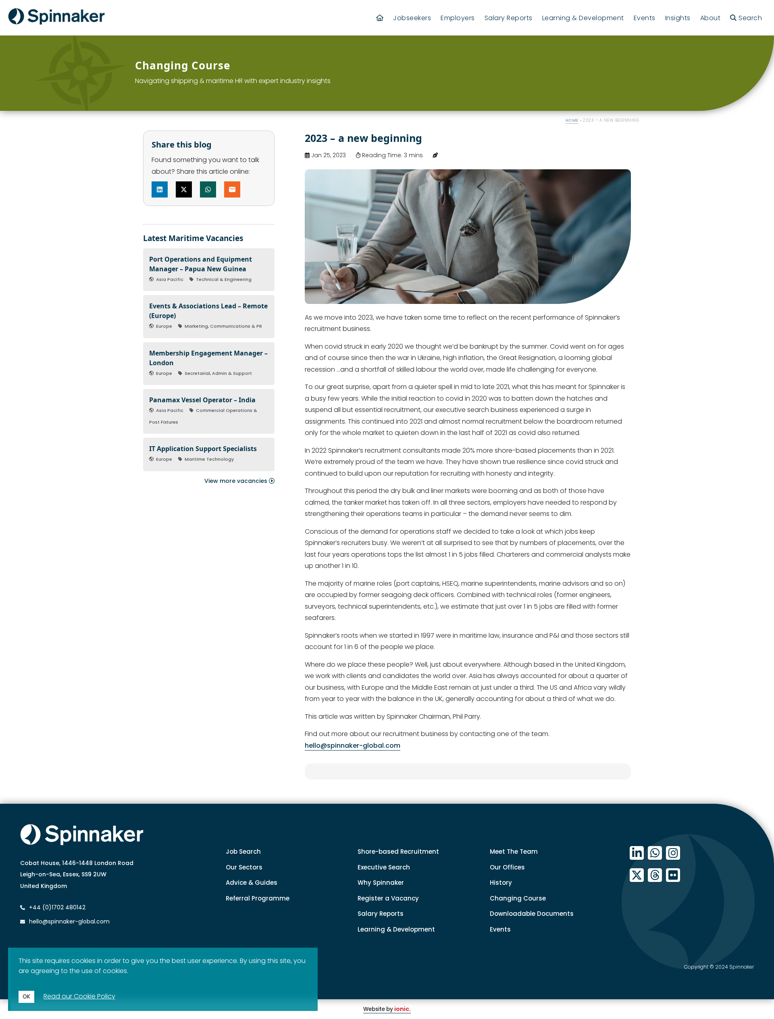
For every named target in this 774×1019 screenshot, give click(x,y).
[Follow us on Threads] (655, 875)
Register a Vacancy (388, 898)
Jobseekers (412, 18)
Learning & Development (583, 18)
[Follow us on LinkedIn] (637, 853)
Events (644, 18)
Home (572, 120)
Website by (387, 1009)
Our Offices (507, 867)
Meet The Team (514, 851)
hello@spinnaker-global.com (352, 745)
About (710, 18)
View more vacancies (236, 481)
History (501, 882)
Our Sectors (244, 867)
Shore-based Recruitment (398, 851)
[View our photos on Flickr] (673, 875)
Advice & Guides (251, 882)
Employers (458, 18)
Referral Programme (257, 898)
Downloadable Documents (532, 913)
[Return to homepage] (56, 17)
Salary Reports (509, 18)
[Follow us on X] (637, 875)
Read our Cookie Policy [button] (79, 996)
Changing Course (518, 898)
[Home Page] (380, 18)
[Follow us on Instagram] (673, 853)
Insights (678, 18)
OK (26, 996)
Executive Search (384, 867)
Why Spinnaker (381, 882)
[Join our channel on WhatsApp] (655, 853)
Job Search (243, 851)
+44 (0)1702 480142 (56, 907)
